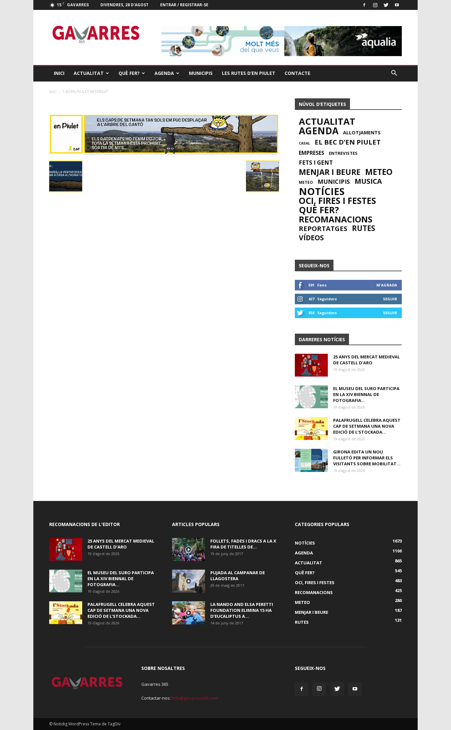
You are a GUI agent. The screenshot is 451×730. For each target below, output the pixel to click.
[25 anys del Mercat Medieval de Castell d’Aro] (311, 365)
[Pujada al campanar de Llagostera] (188, 581)
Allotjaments (362, 133)
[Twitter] (386, 5)
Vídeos (311, 238)
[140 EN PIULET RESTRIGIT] (164, 152)
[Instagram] (375, 5)
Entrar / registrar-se (184, 5)
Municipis (201, 73)
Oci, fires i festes (337, 201)
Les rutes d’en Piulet (248, 73)
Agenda (164, 73)
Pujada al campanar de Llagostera (237, 575)
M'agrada (386, 284)
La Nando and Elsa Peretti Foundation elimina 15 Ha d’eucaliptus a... (241, 610)
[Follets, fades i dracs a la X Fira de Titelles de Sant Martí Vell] (188, 549)
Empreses (311, 153)
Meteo (379, 172)
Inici (59, 73)
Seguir (390, 298)
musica (368, 181)
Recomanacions (335, 219)
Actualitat (89, 73)
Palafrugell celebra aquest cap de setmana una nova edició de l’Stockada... (366, 426)
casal (304, 143)
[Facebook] (364, 5)
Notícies (322, 191)
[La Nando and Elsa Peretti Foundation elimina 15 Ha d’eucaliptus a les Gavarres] (188, 612)
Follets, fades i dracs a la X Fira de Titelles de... (243, 544)
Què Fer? (129, 73)
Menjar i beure (330, 172)
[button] (394, 73)
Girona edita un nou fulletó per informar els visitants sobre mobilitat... (366, 458)
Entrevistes (343, 153)
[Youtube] (397, 5)
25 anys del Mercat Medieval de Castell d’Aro (366, 360)
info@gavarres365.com (195, 698)
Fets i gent (316, 163)
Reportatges (323, 228)
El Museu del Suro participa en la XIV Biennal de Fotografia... (366, 394)
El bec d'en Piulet (348, 142)
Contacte (297, 73)
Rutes (363, 228)
